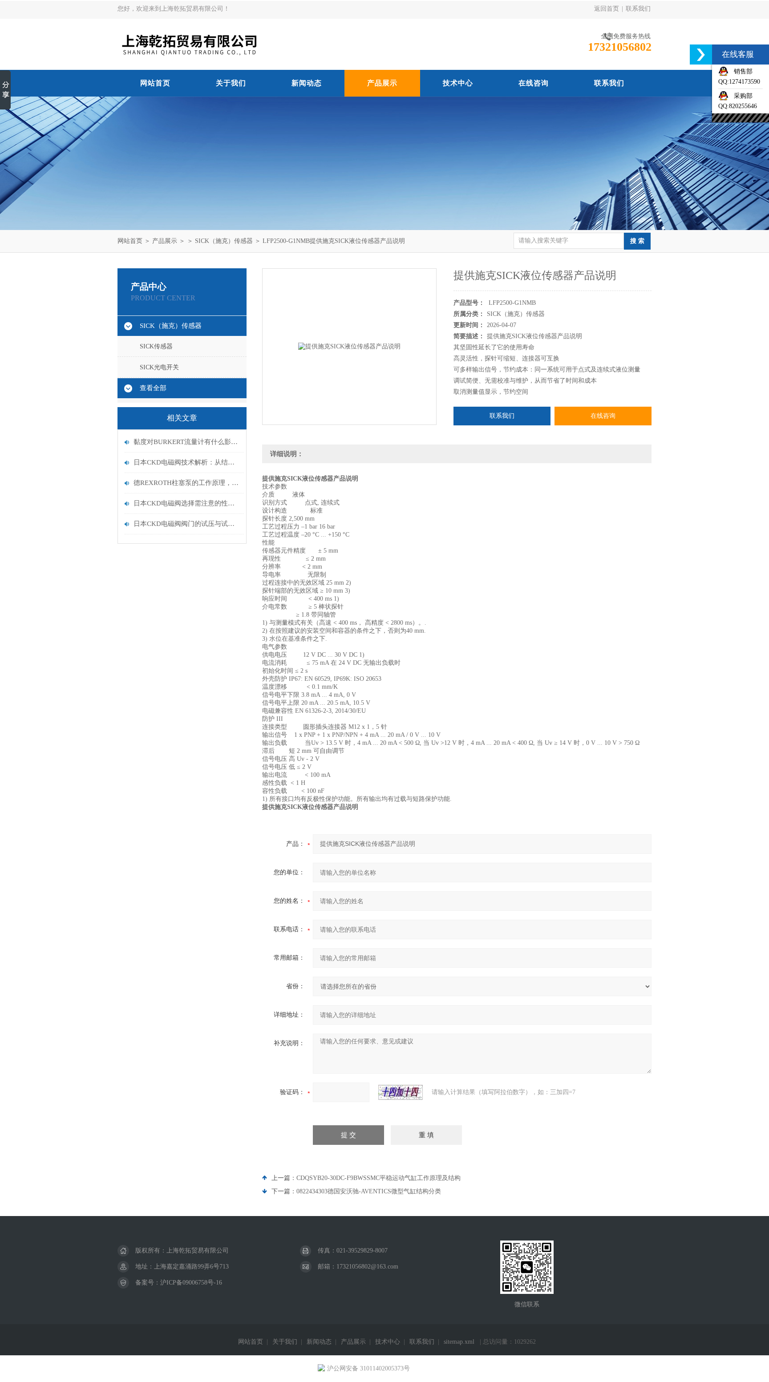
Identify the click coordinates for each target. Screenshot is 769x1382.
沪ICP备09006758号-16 (191, 1282)
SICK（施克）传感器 (224, 241)
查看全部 (153, 388)
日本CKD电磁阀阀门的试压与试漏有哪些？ (186, 523)
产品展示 (382, 83)
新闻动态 (306, 83)
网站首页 (155, 83)
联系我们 (638, 8)
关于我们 (231, 83)
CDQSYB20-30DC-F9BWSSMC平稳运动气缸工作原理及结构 (378, 1178)
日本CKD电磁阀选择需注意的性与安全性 (186, 503)
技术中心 (458, 83)
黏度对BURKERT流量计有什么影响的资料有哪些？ (186, 441)
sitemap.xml (459, 1341)
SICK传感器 (156, 346)
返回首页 (606, 8)
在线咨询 (533, 83)
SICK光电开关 (159, 367)
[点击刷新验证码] (400, 1092)
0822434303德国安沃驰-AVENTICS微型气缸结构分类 (368, 1191)
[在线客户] (701, 54)
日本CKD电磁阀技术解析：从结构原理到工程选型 (186, 462)
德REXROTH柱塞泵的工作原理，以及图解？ (186, 482)
